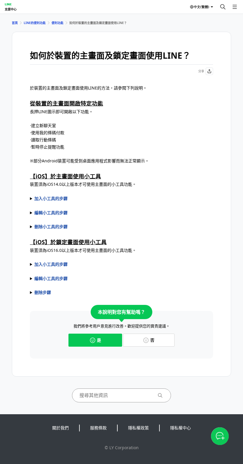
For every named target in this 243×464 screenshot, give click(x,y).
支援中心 (11, 9)
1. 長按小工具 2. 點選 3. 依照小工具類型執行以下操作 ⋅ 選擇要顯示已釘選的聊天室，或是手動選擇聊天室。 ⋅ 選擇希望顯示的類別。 (80, 213)
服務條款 (98, 428)
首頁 (15, 23)
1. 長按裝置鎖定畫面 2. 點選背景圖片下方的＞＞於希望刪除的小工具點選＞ (115, 292)
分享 (201, 71)
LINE (8, 4)
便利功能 (57, 23)
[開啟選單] (235, 7)
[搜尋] (223, 7)
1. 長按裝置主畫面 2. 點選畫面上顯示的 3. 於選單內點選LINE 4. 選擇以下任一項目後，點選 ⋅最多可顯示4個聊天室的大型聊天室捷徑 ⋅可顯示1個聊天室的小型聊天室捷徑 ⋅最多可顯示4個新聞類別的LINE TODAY (71, 199)
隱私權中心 (180, 428)
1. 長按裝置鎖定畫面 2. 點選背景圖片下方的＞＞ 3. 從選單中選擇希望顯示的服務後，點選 (89, 279)
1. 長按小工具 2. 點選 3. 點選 (51, 227)
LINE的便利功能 (35, 23)
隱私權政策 (138, 428)
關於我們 (60, 428)
